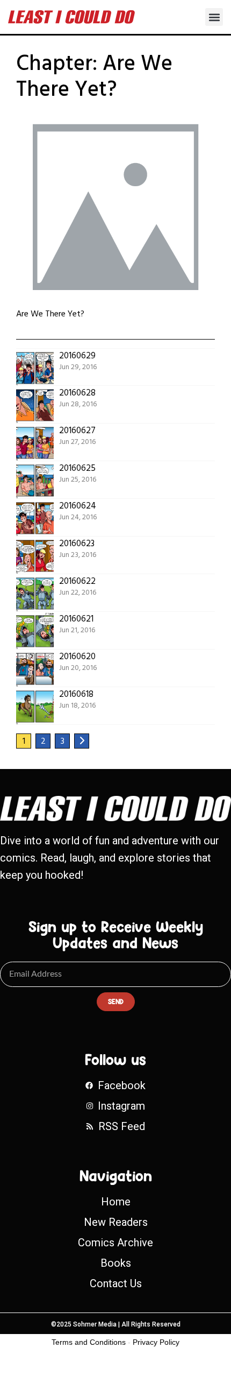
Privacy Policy (156, 1342)
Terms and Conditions (89, 1342)
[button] (214, 17)
